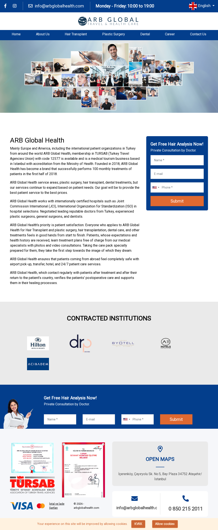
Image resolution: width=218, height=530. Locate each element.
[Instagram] (15, 6)
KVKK (138, 524)
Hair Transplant (76, 34)
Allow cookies (165, 524)
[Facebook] (5, 6)
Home (16, 34)
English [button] (204, 5)
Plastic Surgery (113, 34)
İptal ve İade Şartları (56, 506)
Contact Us (198, 34)
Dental (145, 34)
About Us (43, 34)
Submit (177, 201)
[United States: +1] (156, 187)
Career (170, 34)
